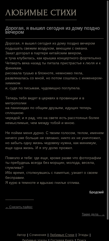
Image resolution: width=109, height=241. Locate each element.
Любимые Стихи (62, 235)
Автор (21, 235)
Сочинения (37, 235)
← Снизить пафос (19, 207)
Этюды (83, 235)
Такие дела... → (93, 214)
